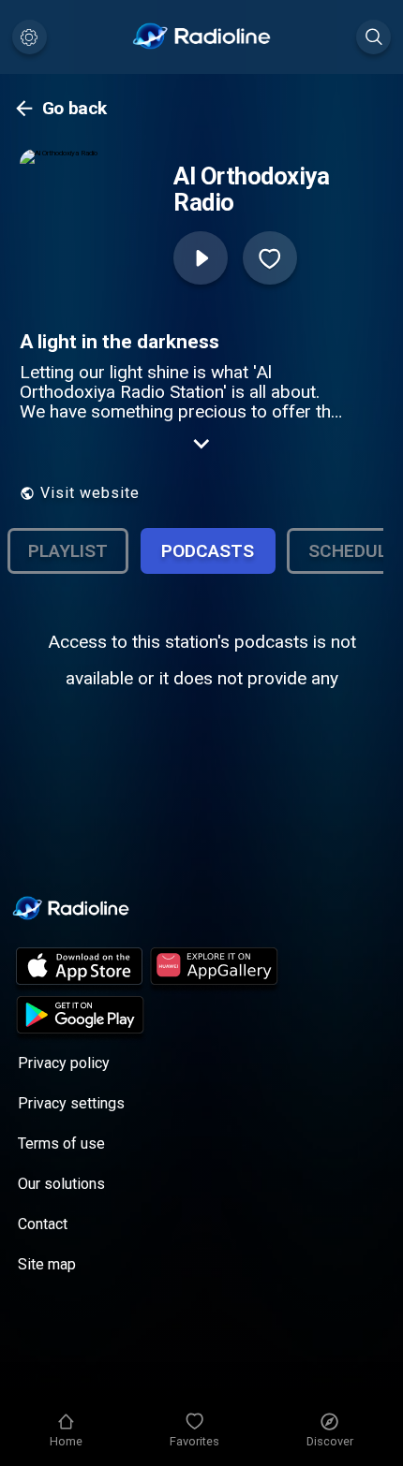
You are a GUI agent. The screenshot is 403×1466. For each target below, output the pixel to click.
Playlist (68, 551)
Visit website (90, 493)
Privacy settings (71, 1103)
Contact (42, 1224)
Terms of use (61, 1143)
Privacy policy (64, 1063)
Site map (47, 1264)
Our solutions (61, 1184)
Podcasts (207, 551)
